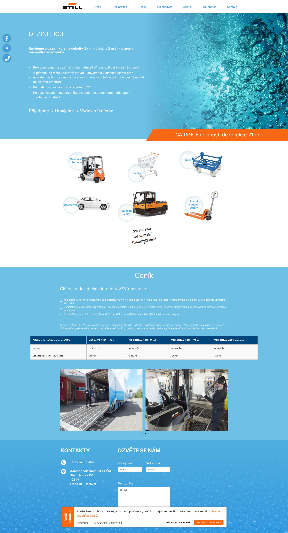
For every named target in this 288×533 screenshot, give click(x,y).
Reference (209, 6)
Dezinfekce (120, 6)
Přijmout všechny (209, 522)
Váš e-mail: (153, 463)
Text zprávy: (126, 483)
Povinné (83, 522)
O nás (97, 6)
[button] (63, 399)
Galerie (187, 6)
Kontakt (232, 6)
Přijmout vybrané (178, 522)
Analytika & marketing (109, 522)
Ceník (142, 6)
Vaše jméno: (126, 463)
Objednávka (164, 6)
